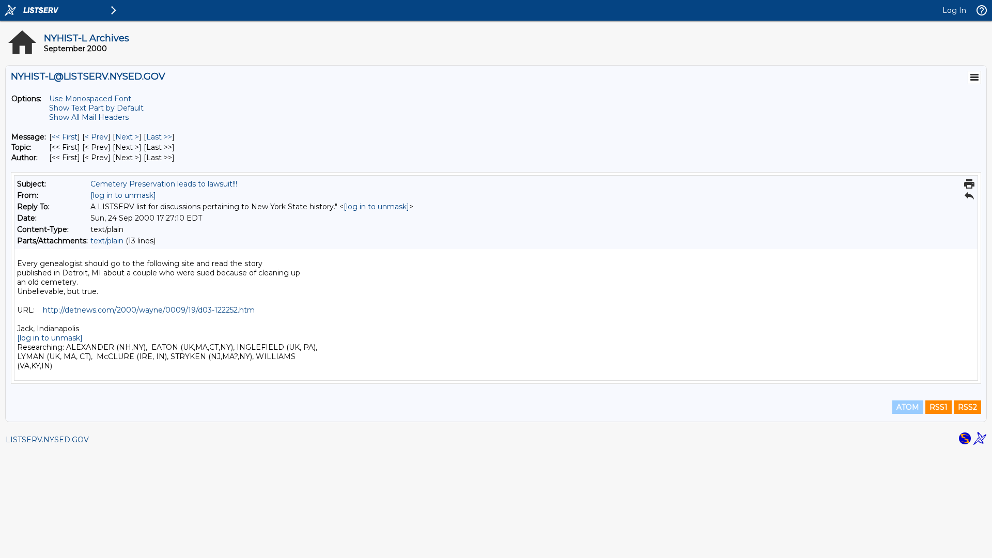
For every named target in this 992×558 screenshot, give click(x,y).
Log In (954, 10)
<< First (65, 137)
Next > (127, 137)
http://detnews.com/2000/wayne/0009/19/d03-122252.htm (149, 310)
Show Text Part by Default (96, 108)
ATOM (907, 407)
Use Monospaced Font (90, 98)
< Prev (96, 137)
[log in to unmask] (123, 195)
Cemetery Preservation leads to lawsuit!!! (163, 184)
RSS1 (938, 407)
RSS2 (967, 407)
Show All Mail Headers (89, 117)
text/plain (106, 240)
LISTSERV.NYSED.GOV (47, 439)
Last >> (159, 137)
